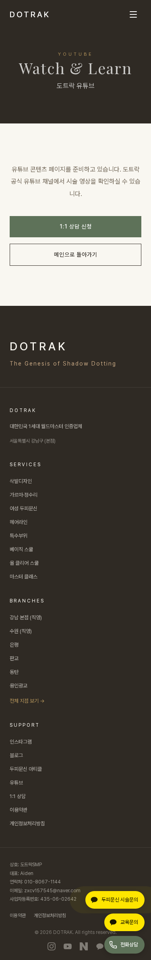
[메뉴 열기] (133, 14)
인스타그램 (21, 742)
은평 (14, 645)
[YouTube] (68, 946)
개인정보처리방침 (27, 824)
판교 (14, 658)
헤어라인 (18, 522)
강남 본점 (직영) (26, 617)
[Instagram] (52, 946)
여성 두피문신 (23, 508)
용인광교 (18, 686)
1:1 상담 (18, 796)
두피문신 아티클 (26, 769)
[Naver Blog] (84, 946)
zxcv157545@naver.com (52, 890)
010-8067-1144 (42, 882)
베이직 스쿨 (21, 549)
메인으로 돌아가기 (75, 254)
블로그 (16, 755)
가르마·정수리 (23, 495)
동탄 (14, 672)
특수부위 (18, 536)
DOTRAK (30, 14)
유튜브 (16, 783)
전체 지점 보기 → (27, 701)
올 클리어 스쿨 (24, 563)
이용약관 (18, 810)
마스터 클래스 (23, 577)
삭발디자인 (21, 481)
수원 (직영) (21, 631)
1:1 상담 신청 (76, 226)
